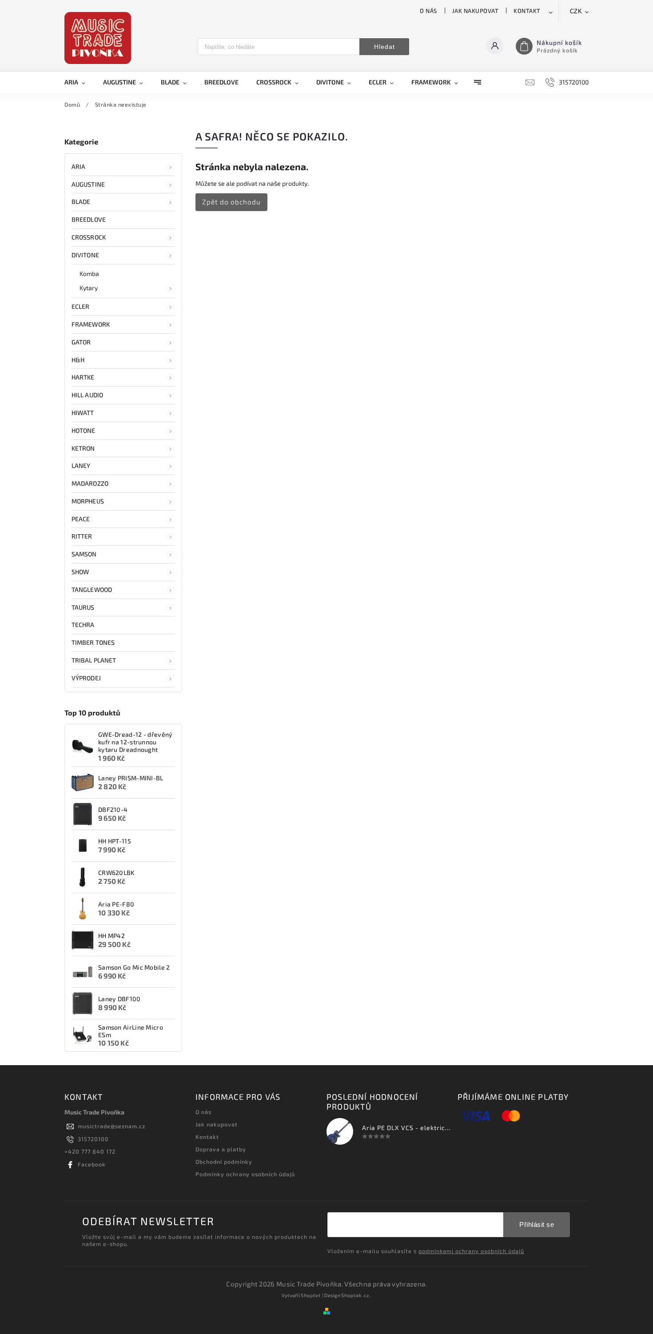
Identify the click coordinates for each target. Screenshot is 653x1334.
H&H (78, 359)
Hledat (384, 46)
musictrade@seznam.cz (111, 1126)
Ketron (83, 448)
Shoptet (311, 1295)
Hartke (83, 377)
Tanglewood (92, 589)
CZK (576, 11)
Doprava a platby (220, 1149)
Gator (81, 342)
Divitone (85, 255)
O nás (428, 10)
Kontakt (527, 10)
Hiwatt (83, 412)
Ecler (81, 306)
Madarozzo (90, 483)
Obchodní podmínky (223, 1161)
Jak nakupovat (475, 10)
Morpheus (88, 501)
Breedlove (89, 219)
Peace (81, 519)
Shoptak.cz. (356, 1295)
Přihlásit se (536, 1224)
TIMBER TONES (93, 642)
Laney (81, 465)
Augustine (88, 184)
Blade (81, 201)
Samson (84, 554)
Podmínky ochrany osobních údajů (245, 1174)
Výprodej (86, 678)
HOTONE (84, 430)
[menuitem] (79, 82)
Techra (83, 624)
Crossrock (89, 237)
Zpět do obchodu (231, 202)
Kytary (89, 288)
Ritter (82, 536)
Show (80, 571)
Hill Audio (87, 395)
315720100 (93, 1138)
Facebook (92, 1164)
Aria (78, 166)
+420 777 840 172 (89, 1151)
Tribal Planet (94, 660)
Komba (90, 273)
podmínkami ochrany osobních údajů (471, 1250)
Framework (91, 324)
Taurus (83, 607)
